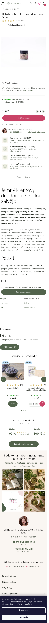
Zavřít (6, 127)
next (44, 379)
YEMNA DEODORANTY (31, 299)
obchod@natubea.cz (36, 132)
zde (30, 604)
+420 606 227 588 (15, 132)
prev (3, 379)
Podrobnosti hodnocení (16, 25)
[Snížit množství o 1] (37, 111)
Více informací (28, 90)
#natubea (21, 463)
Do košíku (26, 118)
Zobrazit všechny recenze (23, 444)
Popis (19, 177)
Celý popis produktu (23, 292)
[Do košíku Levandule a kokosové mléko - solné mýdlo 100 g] (42, 404)
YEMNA (10, 124)
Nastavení (23, 610)
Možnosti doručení (22, 100)
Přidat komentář (9, 347)
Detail (12, 404)
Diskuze (27, 177)
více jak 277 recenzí (23, 434)
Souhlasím (23, 617)
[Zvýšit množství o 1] (43, 111)
